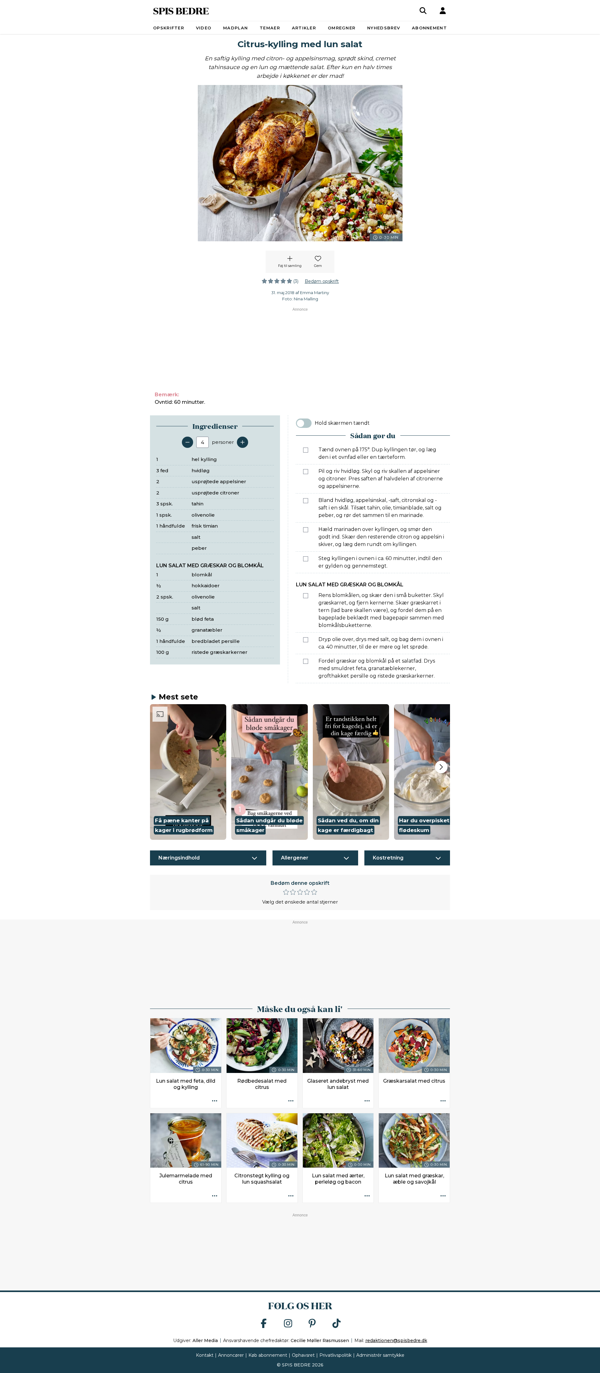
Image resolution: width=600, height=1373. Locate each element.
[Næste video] (441, 767)
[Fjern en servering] (187, 442)
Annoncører (231, 1355)
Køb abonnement (267, 1355)
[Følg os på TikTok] (336, 1324)
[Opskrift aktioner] (214, 1101)
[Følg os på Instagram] (288, 1324)
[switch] (304, 423)
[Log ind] (442, 10)
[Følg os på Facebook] (264, 1324)
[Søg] (423, 10)
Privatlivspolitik (335, 1355)
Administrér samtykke (380, 1355)
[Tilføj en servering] (242, 442)
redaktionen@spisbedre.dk (396, 1340)
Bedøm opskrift (322, 281)
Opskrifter (168, 27)
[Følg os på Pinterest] (312, 1324)
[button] (188, 772)
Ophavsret (303, 1355)
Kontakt (204, 1355)
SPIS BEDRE (181, 10)
